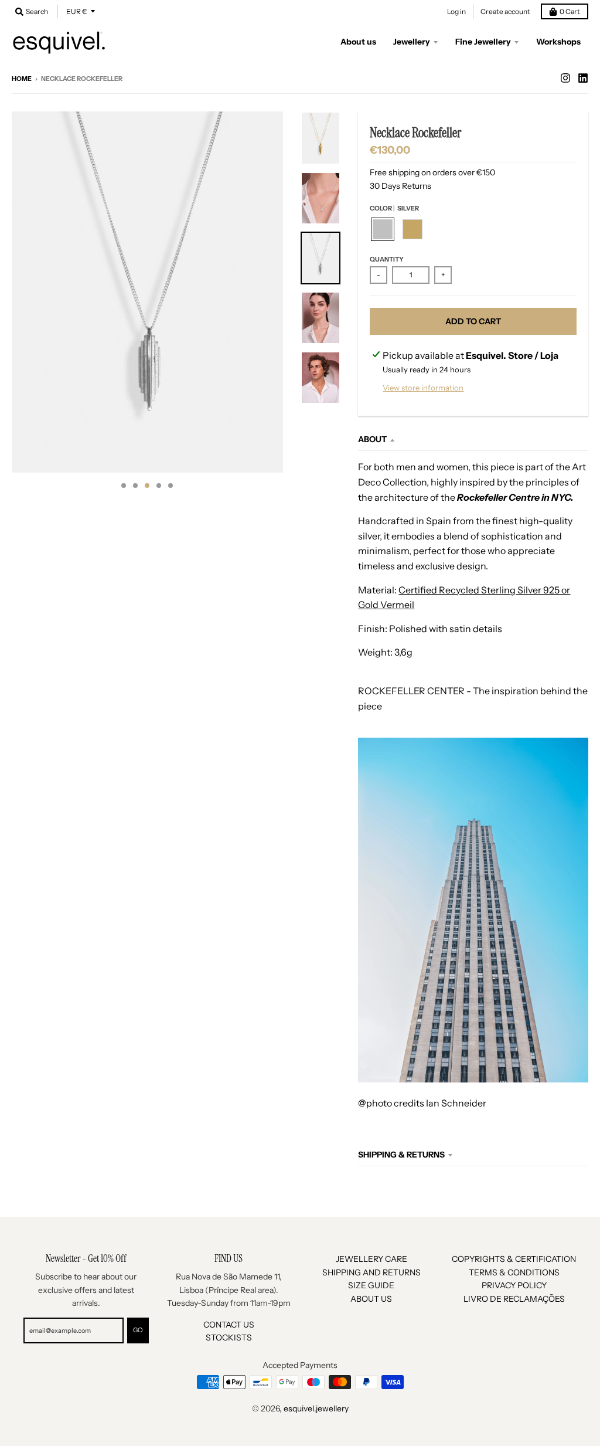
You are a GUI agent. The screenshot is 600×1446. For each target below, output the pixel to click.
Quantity (387, 259)
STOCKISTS (229, 1337)
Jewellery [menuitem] (411, 41)
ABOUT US (371, 1299)
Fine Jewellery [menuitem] (483, 41)
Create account (505, 11)
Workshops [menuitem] (558, 41)
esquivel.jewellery (316, 1408)
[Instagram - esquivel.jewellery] (565, 78)
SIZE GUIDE (371, 1285)
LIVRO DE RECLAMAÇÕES (514, 1299)
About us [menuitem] (358, 41)
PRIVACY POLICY (514, 1285)
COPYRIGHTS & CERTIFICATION (514, 1259)
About (372, 439)
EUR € (76, 11)
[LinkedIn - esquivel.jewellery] (583, 78)
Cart (570, 11)
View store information (423, 387)
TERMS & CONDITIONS (514, 1272)
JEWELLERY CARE (371, 1259)
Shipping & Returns (401, 1154)
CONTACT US (228, 1324)
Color (394, 208)
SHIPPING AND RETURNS (371, 1272)
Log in (456, 11)
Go (138, 1330)
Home (22, 78)
